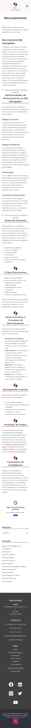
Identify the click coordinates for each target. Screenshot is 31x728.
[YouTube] (15, 702)
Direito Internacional (9, 569)
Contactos (15, 661)
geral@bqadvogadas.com (17, 636)
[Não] (29, 718)
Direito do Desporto (8, 561)
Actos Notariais (7, 581)
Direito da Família (8, 558)
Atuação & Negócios (15, 652)
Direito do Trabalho (8, 555)
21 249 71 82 (21, 624)
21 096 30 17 (12, 624)
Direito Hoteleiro (7, 564)
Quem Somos (15, 658)
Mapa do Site (15, 671)
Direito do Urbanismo (9, 578)
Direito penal (6, 552)
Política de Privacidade (17, 452)
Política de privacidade (15, 668)
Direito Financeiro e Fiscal (10, 575)
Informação (16, 655)
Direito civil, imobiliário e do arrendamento (11, 547)
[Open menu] (27, 6)
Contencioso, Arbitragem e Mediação (14, 567)
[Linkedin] (20, 684)
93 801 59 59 (17, 628)
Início (15, 649)
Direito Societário (8, 572)
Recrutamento (16, 664)
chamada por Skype (16, 640)
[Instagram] (11, 693)
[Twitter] (20, 693)
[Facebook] (11, 684)
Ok (16, 721)
